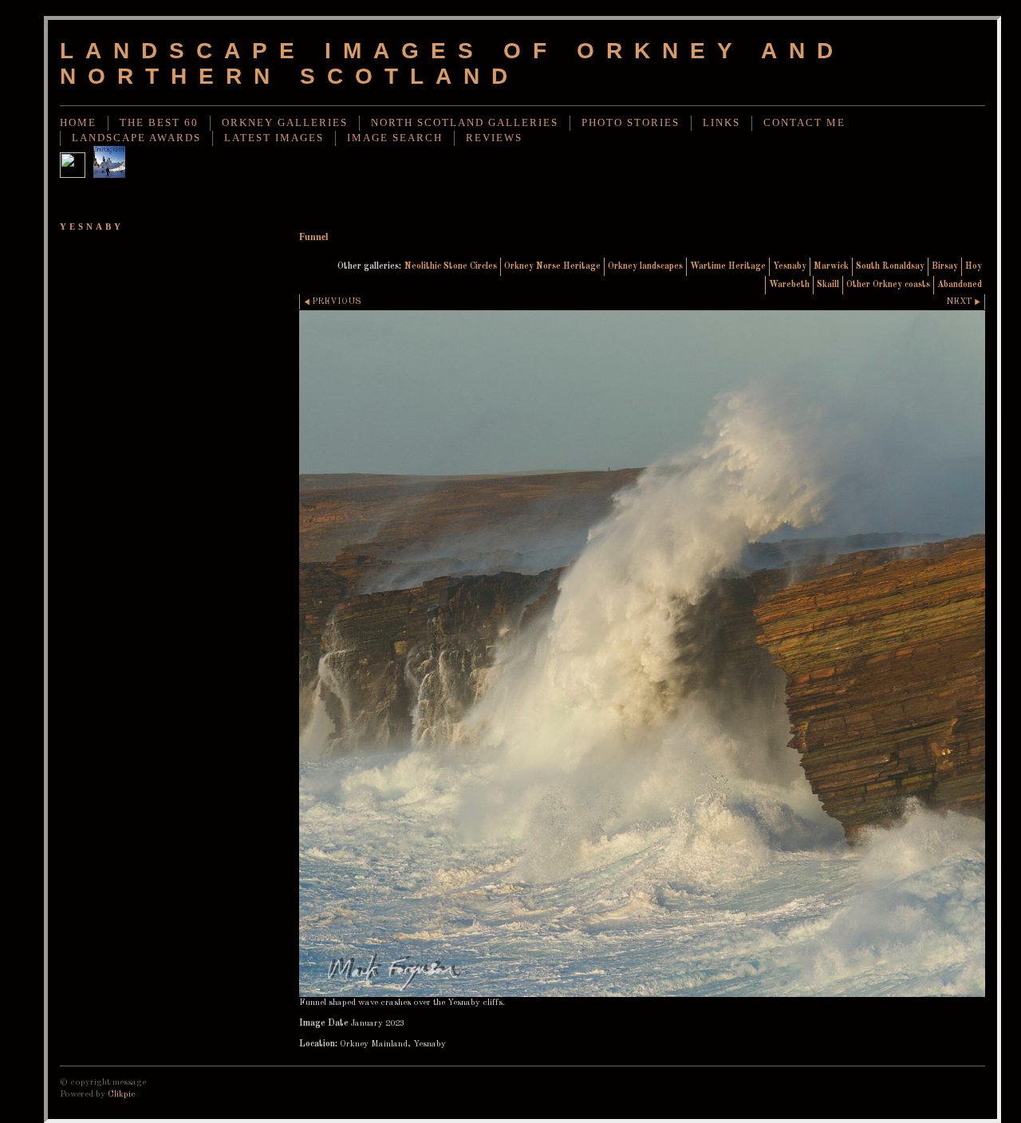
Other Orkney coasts (888, 285)
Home (78, 122)
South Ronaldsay (890, 266)
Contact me (804, 122)
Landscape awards (136, 138)
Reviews (494, 138)
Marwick (831, 266)
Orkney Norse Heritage (552, 266)
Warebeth (789, 285)
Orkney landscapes (645, 266)
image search (395, 138)
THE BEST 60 (159, 122)
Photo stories (630, 122)
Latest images (274, 138)
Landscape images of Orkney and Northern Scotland (452, 63)
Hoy (973, 266)
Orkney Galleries (285, 122)
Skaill (828, 285)
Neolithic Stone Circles (450, 266)
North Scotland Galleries (464, 122)
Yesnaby (789, 266)
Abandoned (959, 285)
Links (721, 122)
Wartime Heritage (728, 266)
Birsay (945, 266)
